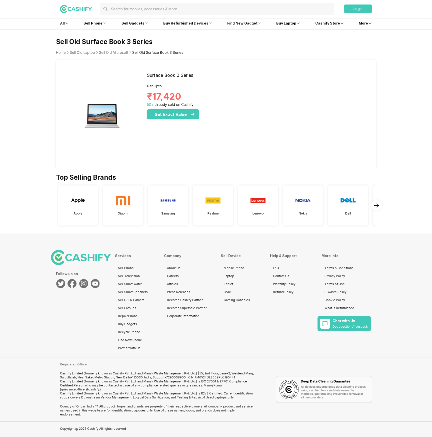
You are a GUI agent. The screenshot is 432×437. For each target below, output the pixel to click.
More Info (330, 256)
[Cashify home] (80, 9)
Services (123, 256)
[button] (358, 9)
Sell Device (231, 256)
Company (172, 256)
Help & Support (283, 256)
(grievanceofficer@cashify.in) (82, 389)
